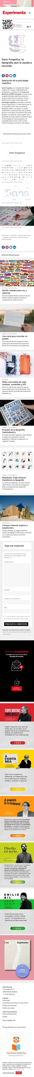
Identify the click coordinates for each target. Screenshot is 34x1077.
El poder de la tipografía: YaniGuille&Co (13, 431)
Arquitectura (6, 523)
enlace (27, 123)
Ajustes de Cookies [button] (8, 1073)
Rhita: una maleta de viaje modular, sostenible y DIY (14, 383)
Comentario (9, 562)
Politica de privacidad (10, 1005)
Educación (21, 237)
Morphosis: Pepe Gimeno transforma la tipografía (14, 479)
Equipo (5, 1016)
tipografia (9, 239)
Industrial (5, 379)
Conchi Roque (5, 235)
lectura (26, 237)
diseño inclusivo (13, 237)
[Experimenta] (14, 12)
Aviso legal (6, 1000)
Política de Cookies (18, 1069)
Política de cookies (9, 1008)
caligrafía (5, 237)
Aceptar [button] (19, 1073)
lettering (4, 239)
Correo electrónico (12, 598)
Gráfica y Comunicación (24, 235)
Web (5, 607)
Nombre (7, 590)
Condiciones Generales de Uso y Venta (15, 1003)
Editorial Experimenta (10, 1014)
